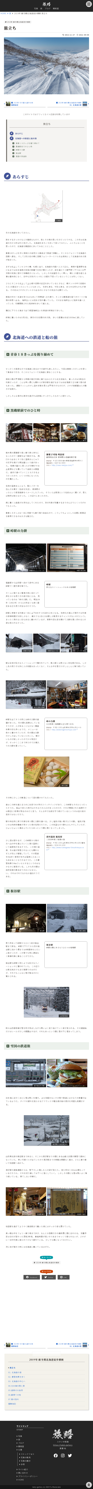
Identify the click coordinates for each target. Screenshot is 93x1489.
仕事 (20, 1449)
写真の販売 (26, 1457)
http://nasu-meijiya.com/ (62, 465)
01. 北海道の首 (15, 1372)
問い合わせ (23, 1472)
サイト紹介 (23, 1469)
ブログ (48, 8)
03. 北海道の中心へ (17, 1381)
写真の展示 (26, 1460)
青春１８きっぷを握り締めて (28, 143)
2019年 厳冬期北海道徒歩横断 (18, 22)
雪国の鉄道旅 (21, 156)
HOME (3, 13)
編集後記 (12, 1403)
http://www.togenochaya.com (64, 729)
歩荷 (23, 1464)
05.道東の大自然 (15, 1390)
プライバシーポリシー (28, 1476)
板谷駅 (18, 153)
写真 (36, 8)
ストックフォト (28, 1454)
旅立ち (13, 1367)
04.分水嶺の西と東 (16, 1385)
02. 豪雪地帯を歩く (17, 1376)
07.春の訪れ (13, 1399)
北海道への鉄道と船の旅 (26, 138)
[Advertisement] (46, 1310)
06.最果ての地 (14, 1394)
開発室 (56, 8)
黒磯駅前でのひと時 (24, 146)
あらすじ (19, 133)
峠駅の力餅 (20, 150)
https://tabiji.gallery (62, 1445)
